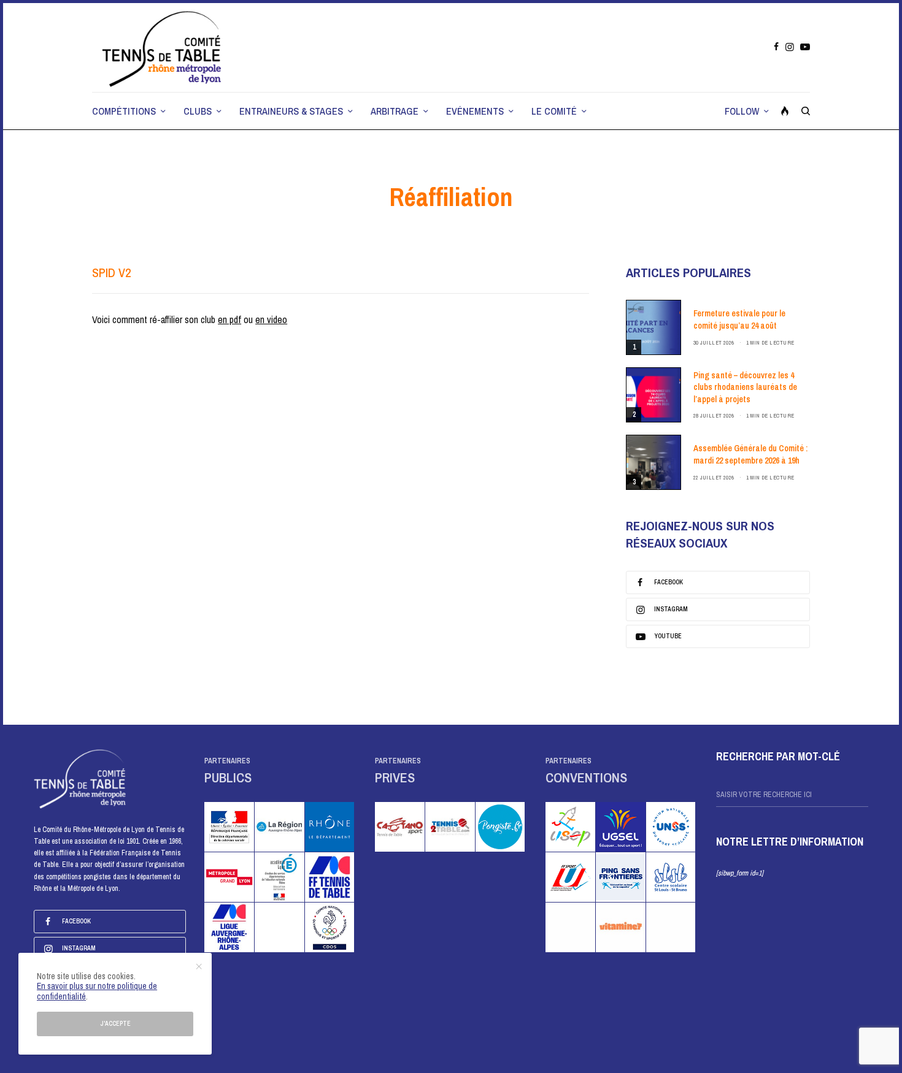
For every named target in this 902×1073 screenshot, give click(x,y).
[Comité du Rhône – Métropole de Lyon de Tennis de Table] (162, 47)
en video (271, 319)
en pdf (229, 319)
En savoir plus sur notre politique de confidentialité (97, 991)
